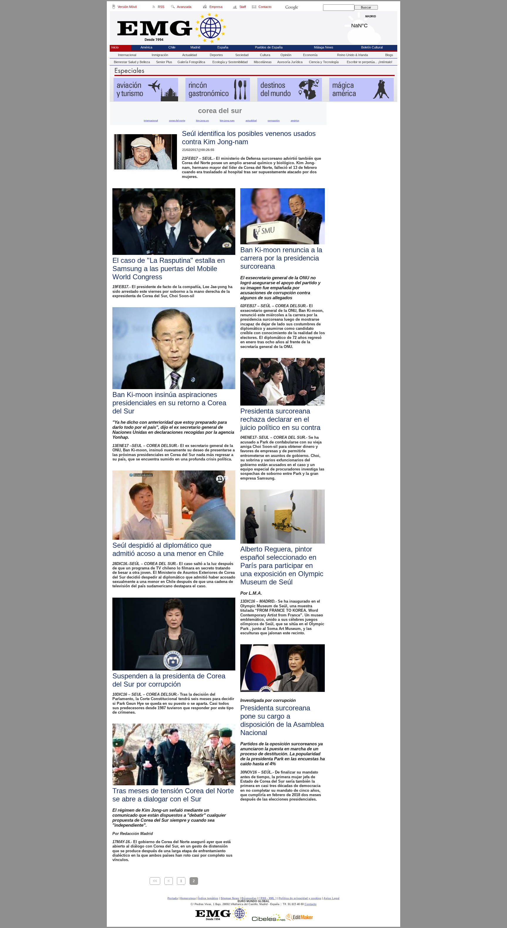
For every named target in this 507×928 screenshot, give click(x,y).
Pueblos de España (269, 47)
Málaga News (323, 47)
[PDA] (114, 7)
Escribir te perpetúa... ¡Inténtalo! (369, 62)
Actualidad (189, 55)
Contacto (311, 904)
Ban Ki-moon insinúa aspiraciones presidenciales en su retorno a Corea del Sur (169, 403)
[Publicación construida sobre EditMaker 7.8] (299, 919)
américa (295, 120)
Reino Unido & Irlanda (352, 55)
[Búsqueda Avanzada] (173, 7)
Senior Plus (164, 62)
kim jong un (202, 120)
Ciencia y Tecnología (324, 62)
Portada (173, 898)
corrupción (274, 120)
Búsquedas (248, 898)
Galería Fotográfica (191, 62)
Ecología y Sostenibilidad (230, 62)
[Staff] (235, 7)
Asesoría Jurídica (289, 62)
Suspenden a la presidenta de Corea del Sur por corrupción (168, 680)
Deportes (216, 55)
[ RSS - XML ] (267, 898)
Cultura (265, 55)
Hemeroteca (188, 898)
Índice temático (208, 898)
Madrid (371, 24)
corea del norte (177, 120)
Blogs (389, 55)
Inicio (115, 47)
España (222, 47)
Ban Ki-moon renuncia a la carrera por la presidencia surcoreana (281, 258)
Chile (171, 47)
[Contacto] (254, 7)
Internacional (127, 55)
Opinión (285, 55)
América (146, 47)
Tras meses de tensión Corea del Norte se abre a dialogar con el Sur (173, 795)
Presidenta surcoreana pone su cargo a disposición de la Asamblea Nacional (282, 720)
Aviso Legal (331, 898)
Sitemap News (230, 898)
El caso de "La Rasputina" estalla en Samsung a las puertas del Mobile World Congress (168, 268)
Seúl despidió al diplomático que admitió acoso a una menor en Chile (168, 549)
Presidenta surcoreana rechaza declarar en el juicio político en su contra (280, 419)
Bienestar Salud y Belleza (132, 62)
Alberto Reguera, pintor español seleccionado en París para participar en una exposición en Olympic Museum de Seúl (281, 565)
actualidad (251, 120)
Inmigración (160, 55)
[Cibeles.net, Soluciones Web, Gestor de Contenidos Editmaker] (269, 919)
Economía (310, 55)
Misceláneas (263, 62)
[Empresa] (205, 7)
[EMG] (223, 919)
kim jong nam (227, 120)
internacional (151, 120)
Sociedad (242, 55)
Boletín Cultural (372, 47)
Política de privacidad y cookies (300, 898)
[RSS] (154, 7)
